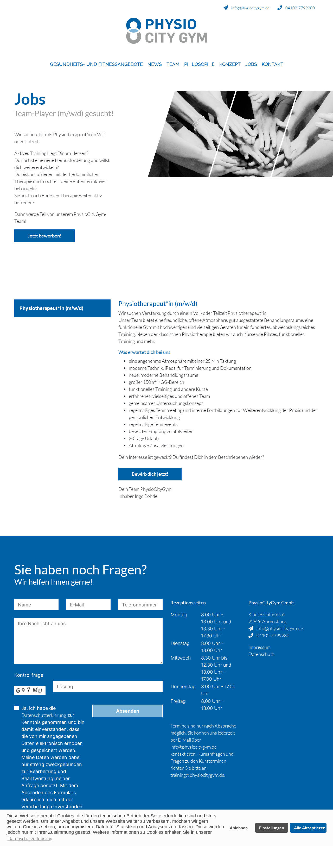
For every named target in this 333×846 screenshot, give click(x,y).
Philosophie (199, 64)
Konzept (230, 64)
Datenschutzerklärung (43, 715)
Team (173, 64)
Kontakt (272, 64)
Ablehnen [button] (239, 827)
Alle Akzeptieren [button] (309, 827)
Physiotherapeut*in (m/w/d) (52, 308)
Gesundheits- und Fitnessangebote (96, 64)
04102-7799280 (300, 7)
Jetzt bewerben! (44, 236)
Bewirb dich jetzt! (150, 474)
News (155, 64)
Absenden (127, 711)
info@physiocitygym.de (250, 7)
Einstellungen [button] (271, 827)
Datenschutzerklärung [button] (30, 838)
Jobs (251, 64)
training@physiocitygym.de (197, 775)
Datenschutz (261, 654)
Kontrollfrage (28, 675)
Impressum (259, 647)
